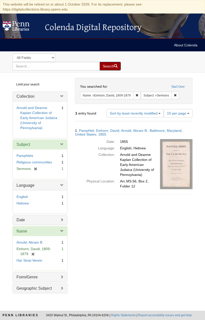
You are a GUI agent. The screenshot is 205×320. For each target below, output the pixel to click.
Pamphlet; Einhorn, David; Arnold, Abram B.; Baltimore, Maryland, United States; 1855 (128, 132)
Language (25, 185)
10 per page (177, 113)
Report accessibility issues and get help (165, 315)
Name (21, 231)
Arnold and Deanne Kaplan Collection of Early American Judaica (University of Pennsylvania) (36, 118)
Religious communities (34, 162)
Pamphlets (24, 156)
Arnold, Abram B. (29, 242)
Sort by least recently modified (134, 113)
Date (20, 220)
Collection (25, 96)
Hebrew (22, 203)
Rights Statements (123, 315)
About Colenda (186, 45)
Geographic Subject (34, 288)
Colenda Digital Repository (21, 27)
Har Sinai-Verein (29, 260)
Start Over (178, 86)
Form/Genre (27, 277)
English (22, 197)
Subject (23, 144)
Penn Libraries (20, 315)
